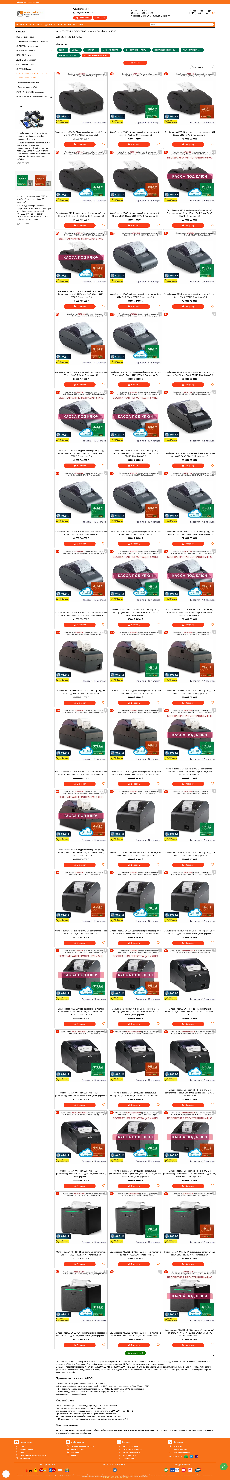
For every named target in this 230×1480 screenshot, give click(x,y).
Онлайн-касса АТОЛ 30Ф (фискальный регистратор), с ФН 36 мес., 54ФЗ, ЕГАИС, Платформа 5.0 (81, 373)
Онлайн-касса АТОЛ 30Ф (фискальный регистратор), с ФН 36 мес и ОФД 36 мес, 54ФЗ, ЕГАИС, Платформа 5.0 (189, 373)
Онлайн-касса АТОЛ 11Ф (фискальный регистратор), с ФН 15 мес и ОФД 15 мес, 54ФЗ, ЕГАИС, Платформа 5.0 (189, 532)
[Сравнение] (200, 13)
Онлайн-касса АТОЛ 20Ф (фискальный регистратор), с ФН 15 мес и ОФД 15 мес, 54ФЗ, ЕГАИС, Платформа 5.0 (135, 932)
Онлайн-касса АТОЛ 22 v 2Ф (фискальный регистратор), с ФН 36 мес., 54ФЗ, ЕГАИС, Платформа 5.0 (189, 1253)
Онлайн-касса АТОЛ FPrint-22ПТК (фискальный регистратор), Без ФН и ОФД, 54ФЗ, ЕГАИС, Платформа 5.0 (190, 1012)
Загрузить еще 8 (135, 1353)
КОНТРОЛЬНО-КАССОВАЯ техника (32, 74)
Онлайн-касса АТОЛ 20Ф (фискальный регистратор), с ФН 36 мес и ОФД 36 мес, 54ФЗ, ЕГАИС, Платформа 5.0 (189, 932)
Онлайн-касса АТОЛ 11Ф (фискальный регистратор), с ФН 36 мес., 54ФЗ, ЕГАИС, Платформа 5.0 (135, 532)
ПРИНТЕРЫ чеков (24, 55)
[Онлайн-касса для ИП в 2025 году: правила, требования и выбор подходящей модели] (33, 119)
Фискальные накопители (28, 82)
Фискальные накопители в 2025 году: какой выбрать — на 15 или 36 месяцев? (33, 199)
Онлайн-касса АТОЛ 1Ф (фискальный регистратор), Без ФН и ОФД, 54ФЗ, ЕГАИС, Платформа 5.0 (81, 133)
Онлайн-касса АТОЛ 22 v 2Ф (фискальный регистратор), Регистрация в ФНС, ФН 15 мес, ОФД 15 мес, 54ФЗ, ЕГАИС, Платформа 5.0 (189, 1333)
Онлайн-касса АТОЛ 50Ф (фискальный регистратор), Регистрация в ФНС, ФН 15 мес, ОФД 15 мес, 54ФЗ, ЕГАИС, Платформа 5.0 (189, 772)
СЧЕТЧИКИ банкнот (25, 64)
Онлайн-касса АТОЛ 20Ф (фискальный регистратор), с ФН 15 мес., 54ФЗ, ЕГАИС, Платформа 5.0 (189, 854)
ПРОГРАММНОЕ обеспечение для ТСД (34, 97)
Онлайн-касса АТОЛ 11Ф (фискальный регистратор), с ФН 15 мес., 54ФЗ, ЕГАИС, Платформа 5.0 (81, 532)
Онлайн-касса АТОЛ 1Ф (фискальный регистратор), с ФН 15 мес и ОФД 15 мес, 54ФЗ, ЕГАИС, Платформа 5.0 (81, 214)
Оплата (39, 24)
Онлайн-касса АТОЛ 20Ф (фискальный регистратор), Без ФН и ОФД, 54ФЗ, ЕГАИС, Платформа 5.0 (135, 854)
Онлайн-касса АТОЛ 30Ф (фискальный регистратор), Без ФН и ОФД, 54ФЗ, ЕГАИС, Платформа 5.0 (135, 295)
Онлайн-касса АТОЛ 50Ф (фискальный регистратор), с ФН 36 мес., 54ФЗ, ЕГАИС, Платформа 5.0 (189, 692)
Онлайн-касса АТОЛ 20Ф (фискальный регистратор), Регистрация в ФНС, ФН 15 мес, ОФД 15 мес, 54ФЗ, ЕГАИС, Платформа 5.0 (81, 1012)
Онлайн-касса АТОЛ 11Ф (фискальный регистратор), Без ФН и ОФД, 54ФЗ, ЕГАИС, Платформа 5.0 (190, 454)
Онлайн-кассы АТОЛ (27, 78)
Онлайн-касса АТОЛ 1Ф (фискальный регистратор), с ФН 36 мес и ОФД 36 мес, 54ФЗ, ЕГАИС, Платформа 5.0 (135, 214)
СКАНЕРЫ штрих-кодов (27, 46)
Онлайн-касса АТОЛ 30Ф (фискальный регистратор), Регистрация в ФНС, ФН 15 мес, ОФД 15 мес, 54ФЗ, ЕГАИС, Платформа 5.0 (81, 453)
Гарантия (61, 24)
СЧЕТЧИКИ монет (24, 69)
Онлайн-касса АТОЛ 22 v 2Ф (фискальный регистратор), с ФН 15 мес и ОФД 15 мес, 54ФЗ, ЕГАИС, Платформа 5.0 (81, 1334)
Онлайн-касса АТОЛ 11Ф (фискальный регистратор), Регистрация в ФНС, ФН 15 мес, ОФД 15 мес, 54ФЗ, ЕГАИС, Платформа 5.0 (135, 612)
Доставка (50, 24)
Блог (81, 24)
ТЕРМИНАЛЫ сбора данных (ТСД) (32, 41)
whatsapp (100, 18)
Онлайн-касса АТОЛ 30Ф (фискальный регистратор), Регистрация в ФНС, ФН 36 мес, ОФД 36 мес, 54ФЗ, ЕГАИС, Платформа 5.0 (135, 453)
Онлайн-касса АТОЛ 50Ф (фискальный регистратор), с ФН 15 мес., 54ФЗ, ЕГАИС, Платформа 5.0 (135, 692)
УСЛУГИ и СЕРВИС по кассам (30, 92)
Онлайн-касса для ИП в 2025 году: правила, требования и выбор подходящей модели (32, 136)
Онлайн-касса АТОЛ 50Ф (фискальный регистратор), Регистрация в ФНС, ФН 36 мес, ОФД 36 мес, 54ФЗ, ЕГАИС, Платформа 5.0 (81, 853)
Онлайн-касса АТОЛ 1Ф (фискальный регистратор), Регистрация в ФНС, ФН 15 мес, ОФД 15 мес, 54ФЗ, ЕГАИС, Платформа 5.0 (190, 213)
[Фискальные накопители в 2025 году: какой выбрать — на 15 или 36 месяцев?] (33, 180)
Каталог (30, 24)
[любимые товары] (193, 13)
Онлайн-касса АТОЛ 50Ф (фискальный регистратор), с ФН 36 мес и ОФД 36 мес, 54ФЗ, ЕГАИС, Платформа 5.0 (135, 773)
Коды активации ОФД (27, 87)
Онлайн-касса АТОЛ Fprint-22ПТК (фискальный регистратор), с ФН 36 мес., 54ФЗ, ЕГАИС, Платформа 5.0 (135, 1094)
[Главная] (57, 31)
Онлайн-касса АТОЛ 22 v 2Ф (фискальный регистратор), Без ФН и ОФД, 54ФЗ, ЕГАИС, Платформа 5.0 (81, 1253)
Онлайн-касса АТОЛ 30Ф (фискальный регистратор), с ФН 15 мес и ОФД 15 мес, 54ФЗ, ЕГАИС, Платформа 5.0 (135, 373)
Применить (135, 63)
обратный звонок (82, 18)
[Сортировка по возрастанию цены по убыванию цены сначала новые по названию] (202, 67)
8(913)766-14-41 (82, 9)
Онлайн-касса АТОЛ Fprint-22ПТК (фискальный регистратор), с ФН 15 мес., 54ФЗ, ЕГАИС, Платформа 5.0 (81, 1094)
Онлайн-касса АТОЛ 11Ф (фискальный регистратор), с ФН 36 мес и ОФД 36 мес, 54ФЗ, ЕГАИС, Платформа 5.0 (81, 614)
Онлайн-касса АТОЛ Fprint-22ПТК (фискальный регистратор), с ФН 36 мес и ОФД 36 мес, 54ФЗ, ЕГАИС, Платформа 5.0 (81, 1174)
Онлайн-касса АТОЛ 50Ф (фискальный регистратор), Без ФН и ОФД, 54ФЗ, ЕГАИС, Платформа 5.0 (81, 692)
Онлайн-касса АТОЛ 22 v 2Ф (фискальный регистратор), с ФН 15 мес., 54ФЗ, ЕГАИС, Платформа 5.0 (135, 1253)
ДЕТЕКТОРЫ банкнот (26, 60)
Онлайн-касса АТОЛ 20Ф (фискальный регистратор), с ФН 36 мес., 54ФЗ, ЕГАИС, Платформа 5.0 (81, 932)
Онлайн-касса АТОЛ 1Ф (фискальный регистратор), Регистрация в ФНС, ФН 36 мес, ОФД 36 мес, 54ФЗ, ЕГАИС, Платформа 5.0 (81, 294)
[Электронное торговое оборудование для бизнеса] (30, 13)
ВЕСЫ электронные (25, 37)
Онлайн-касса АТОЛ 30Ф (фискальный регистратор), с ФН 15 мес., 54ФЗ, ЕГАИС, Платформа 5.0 (189, 295)
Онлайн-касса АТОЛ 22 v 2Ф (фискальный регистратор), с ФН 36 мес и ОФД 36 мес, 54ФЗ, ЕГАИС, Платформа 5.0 (135, 1334)
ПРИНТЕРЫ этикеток (25, 51)
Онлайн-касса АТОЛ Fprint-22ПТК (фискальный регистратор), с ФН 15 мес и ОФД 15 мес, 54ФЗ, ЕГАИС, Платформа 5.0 (189, 1093)
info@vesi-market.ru (84, 13)
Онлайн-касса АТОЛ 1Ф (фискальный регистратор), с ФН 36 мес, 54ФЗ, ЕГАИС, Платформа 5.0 (189, 133)
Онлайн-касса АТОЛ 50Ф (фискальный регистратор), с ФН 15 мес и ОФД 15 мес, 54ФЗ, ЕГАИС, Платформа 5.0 (81, 773)
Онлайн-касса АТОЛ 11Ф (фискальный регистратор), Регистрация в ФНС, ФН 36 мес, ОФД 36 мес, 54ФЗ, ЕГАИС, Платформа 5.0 (189, 612)
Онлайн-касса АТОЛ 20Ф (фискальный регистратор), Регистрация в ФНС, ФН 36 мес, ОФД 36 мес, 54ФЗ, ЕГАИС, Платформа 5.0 (135, 1012)
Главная (20, 24)
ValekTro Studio (124, 1477)
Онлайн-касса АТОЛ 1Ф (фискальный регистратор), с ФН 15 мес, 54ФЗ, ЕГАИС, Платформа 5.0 (135, 133)
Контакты (73, 24)
